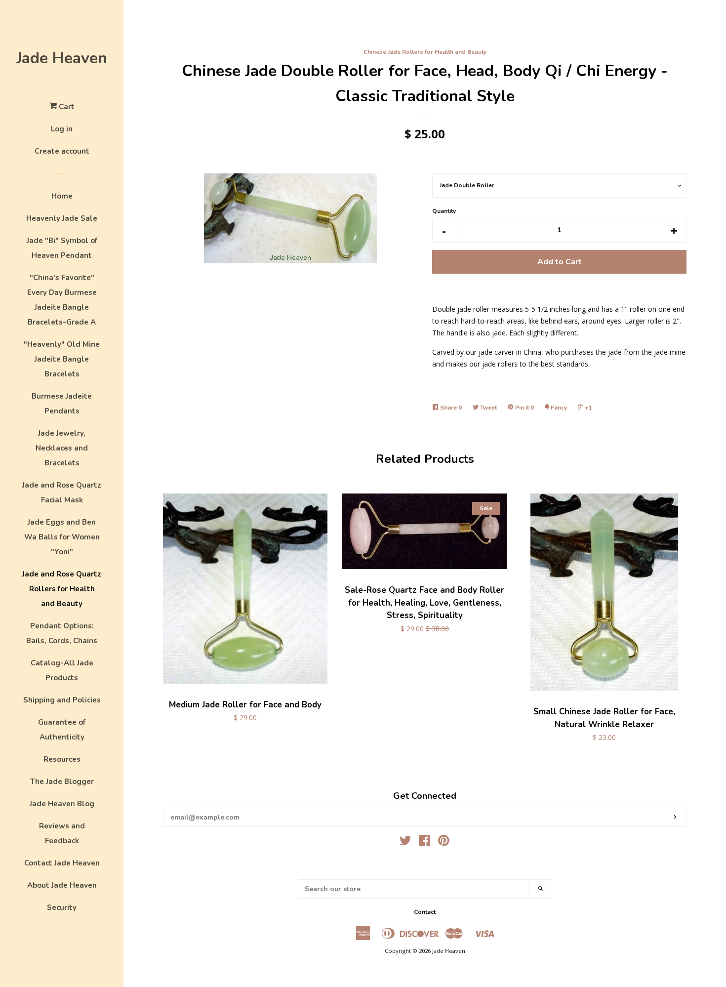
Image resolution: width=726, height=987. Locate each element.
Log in (62, 129)
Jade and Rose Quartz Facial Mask (61, 492)
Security (62, 907)
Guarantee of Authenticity (61, 729)
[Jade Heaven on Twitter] (405, 842)
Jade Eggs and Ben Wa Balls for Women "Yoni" (62, 537)
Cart (66, 107)
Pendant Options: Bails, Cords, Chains (61, 633)
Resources (62, 759)
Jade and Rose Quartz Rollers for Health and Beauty (61, 589)
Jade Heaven (61, 58)
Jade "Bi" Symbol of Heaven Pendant (62, 248)
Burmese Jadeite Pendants (62, 403)
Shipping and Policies (62, 700)
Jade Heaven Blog (62, 804)
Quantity (444, 211)
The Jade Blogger (62, 781)
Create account (62, 151)
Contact (425, 912)
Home (62, 196)
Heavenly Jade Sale (61, 218)
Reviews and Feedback (62, 833)
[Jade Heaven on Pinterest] (444, 842)
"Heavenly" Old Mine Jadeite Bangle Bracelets (62, 359)
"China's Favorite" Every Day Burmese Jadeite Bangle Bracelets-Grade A (62, 300)
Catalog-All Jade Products (62, 670)
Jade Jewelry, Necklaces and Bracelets (62, 448)
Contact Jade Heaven (62, 863)
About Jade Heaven (62, 885)
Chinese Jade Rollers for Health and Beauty (424, 52)
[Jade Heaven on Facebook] (424, 842)
